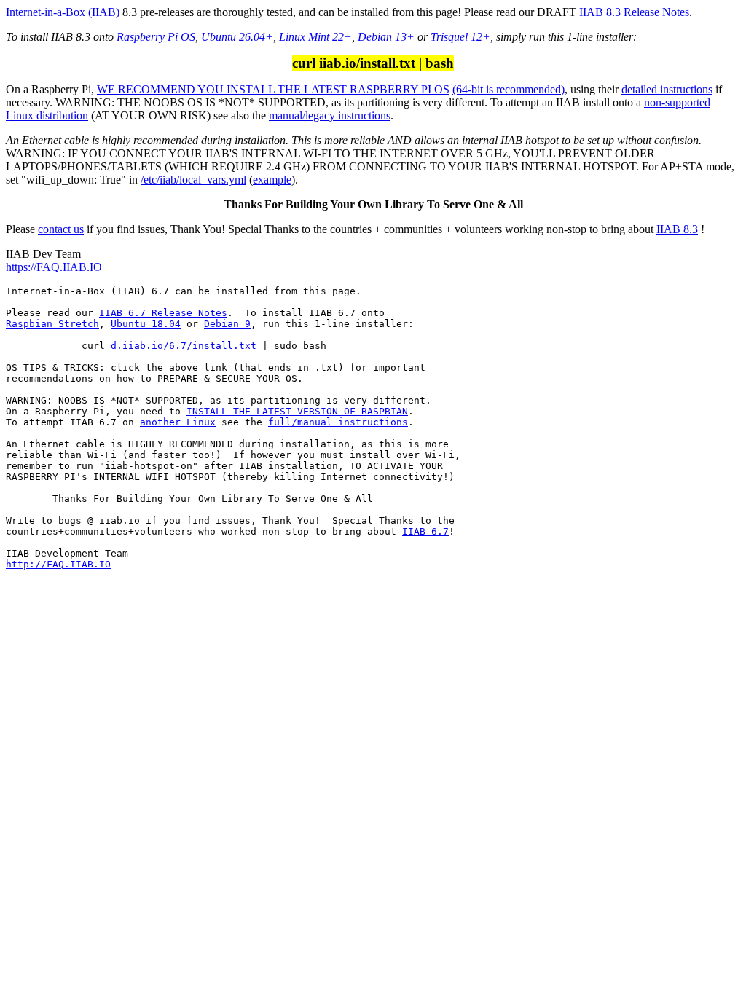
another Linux (178, 422)
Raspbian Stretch (52, 323)
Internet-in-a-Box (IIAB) (62, 12)
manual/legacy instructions (329, 115)
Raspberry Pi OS (156, 37)
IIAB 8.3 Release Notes (634, 12)
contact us (61, 229)
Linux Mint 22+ (315, 37)
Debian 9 (227, 323)
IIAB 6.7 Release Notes (163, 312)
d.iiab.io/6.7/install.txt (183, 345)
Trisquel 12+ (460, 37)
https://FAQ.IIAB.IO (54, 267)
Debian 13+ (386, 37)
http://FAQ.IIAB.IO (58, 564)
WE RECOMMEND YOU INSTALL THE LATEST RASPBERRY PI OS (273, 89)
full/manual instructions (338, 422)
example (272, 179)
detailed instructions (666, 89)
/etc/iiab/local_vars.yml (193, 179)
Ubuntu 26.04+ (237, 37)
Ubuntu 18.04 (146, 323)
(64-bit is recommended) (508, 89)
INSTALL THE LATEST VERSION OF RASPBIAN (297, 411)
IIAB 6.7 (425, 531)
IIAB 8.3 (677, 229)
